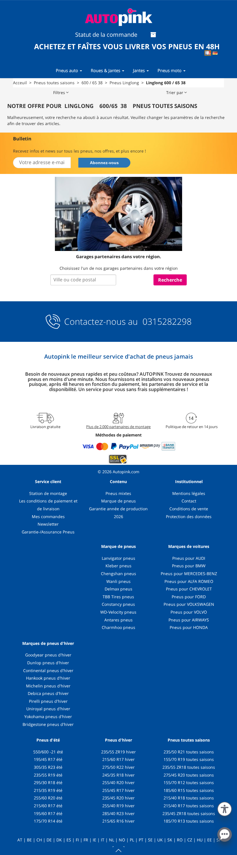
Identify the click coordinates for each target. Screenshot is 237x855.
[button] (224, 808)
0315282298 (166, 321)
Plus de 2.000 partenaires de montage (118, 426)
